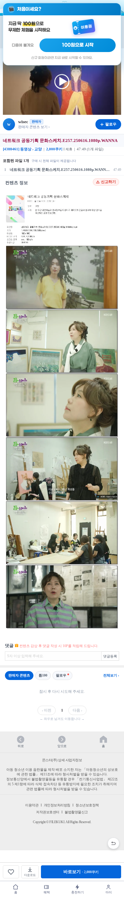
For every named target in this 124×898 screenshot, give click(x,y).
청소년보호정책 (87, 805)
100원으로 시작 (77, 45)
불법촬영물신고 (76, 812)
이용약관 (31, 805)
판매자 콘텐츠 (19, 675)
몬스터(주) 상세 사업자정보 (62, 760)
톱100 (43, 675)
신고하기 (108, 182)
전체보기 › (111, 675)
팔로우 (61, 675)
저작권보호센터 (47, 812)
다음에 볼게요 (23, 45)
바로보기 (81, 871)
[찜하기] (11, 871)
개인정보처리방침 (57, 805)
